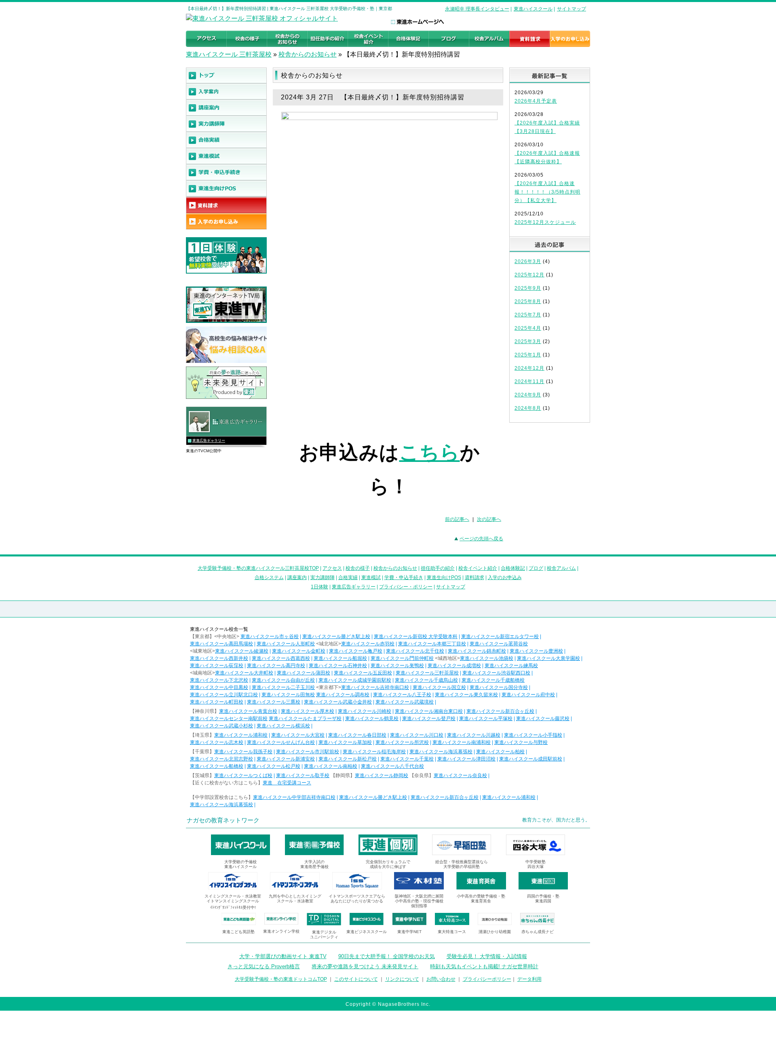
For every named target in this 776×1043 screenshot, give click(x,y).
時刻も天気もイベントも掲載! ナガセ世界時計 (484, 966)
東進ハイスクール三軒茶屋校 (427, 673)
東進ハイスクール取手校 (302, 775)
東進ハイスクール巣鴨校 (397, 665)
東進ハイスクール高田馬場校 (221, 644)
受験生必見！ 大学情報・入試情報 (487, 956)
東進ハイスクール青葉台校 (248, 711)
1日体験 (319, 587)
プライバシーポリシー (487, 979)
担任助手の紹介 (438, 568)
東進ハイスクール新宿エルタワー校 (500, 636)
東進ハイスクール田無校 (288, 694)
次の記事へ (489, 519)
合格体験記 (513, 568)
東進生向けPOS (444, 577)
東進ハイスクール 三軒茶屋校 (229, 54)
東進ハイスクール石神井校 (338, 665)
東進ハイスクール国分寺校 (499, 687)
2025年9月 (528, 288)
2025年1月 (528, 355)
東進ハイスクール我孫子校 (243, 751)
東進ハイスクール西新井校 (219, 658)
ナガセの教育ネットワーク (223, 820)
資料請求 (474, 577)
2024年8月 (528, 408)
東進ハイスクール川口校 (416, 735)
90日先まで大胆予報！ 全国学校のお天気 (386, 956)
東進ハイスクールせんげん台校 (281, 742)
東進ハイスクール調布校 (342, 694)
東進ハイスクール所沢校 (402, 742)
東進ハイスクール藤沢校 (542, 718)
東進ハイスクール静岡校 (381, 775)
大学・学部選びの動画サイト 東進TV (283, 956)
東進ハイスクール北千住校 (415, 651)
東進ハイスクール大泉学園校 (548, 658)
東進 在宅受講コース (287, 783)
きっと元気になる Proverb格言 (264, 966)
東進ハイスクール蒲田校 (303, 673)
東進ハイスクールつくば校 (243, 775)
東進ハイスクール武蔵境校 (404, 702)
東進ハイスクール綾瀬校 (241, 651)
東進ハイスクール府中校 (528, 694)
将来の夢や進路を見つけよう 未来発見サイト (365, 966)
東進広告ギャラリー (208, 440)
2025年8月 (528, 301)
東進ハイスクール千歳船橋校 (493, 680)
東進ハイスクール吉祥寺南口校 (375, 687)
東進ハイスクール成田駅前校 (530, 759)
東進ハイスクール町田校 (216, 702)
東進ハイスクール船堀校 (340, 658)
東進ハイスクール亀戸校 (355, 651)
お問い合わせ (440, 979)
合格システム (269, 577)
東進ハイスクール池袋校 (486, 658)
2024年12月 (529, 368)
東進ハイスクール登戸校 (428, 718)
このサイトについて (356, 979)
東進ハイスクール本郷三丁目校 (432, 644)
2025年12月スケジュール (545, 222)
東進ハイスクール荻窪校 (216, 665)
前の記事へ (457, 519)
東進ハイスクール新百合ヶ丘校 (500, 711)
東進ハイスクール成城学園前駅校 (354, 680)
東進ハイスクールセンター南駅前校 (229, 718)
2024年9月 (528, 395)
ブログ (536, 568)
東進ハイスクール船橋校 (216, 766)
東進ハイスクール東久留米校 (466, 694)
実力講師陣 (322, 577)
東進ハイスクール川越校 (473, 735)
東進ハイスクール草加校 (345, 742)
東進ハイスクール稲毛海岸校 (374, 751)
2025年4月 (528, 328)
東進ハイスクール (533, 9)
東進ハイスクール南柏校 (330, 766)
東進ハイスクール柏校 (500, 751)
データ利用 (529, 979)
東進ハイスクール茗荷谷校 (499, 644)
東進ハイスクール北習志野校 (221, 759)
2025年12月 (529, 275)
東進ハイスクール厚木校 (307, 711)
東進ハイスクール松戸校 (273, 766)
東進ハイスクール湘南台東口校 (429, 711)
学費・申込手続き (403, 577)
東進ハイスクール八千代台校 (392, 766)
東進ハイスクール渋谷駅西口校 (496, 673)
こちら (429, 452)
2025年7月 (528, 315)
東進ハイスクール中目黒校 (219, 687)
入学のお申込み (505, 577)
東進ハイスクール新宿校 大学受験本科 (416, 636)
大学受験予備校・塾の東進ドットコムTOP (281, 979)
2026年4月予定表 (536, 101)
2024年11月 (529, 381)
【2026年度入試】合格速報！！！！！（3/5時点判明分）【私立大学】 (547, 192)
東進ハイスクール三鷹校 (273, 702)
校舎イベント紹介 (477, 568)
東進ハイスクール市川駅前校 (307, 751)
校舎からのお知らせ (307, 54)
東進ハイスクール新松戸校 (347, 759)
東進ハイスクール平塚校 (485, 718)
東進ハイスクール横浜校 (283, 726)
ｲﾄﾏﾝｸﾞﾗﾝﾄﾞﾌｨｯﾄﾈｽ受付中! (233, 907)
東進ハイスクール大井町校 (244, 673)
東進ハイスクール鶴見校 (372, 718)
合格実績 (348, 577)
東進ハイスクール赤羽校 (367, 644)
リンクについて (402, 979)
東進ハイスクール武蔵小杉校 (221, 726)
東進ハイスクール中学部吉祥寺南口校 (294, 797)
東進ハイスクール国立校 (439, 687)
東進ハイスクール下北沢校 (219, 680)
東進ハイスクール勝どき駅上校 (336, 636)
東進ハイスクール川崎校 (364, 711)
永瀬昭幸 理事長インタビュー (477, 9)
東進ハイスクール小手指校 (533, 735)
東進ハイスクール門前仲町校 (402, 658)
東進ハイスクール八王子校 (402, 694)
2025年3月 (528, 341)
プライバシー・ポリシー (405, 587)
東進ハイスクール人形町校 (286, 644)
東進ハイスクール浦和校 (241, 735)
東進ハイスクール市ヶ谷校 (269, 636)
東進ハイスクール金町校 (298, 651)
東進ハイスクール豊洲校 (536, 651)
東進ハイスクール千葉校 (407, 759)
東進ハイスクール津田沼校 (466, 759)
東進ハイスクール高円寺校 (276, 665)
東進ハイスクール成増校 (454, 665)
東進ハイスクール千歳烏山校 (426, 680)
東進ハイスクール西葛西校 (281, 658)
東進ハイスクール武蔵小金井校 (338, 702)
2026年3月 (528, 261)
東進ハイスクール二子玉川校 (283, 687)
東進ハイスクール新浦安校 (286, 759)
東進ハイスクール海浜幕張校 (440, 751)
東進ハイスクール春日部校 (357, 735)
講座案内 (297, 577)
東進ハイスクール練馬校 (511, 665)
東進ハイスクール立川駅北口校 (224, 694)
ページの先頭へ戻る (481, 539)
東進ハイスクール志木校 (216, 742)
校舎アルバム (561, 568)
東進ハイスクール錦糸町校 (477, 651)
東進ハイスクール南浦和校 (461, 742)
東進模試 (371, 577)
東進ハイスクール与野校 (521, 742)
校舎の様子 (358, 568)
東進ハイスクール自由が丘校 (283, 680)
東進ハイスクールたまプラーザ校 (305, 718)
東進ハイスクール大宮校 (298, 735)
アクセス (332, 568)
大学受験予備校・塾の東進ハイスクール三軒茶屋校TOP (258, 568)
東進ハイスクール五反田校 (363, 673)
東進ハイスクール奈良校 (460, 775)
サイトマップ (571, 9)
